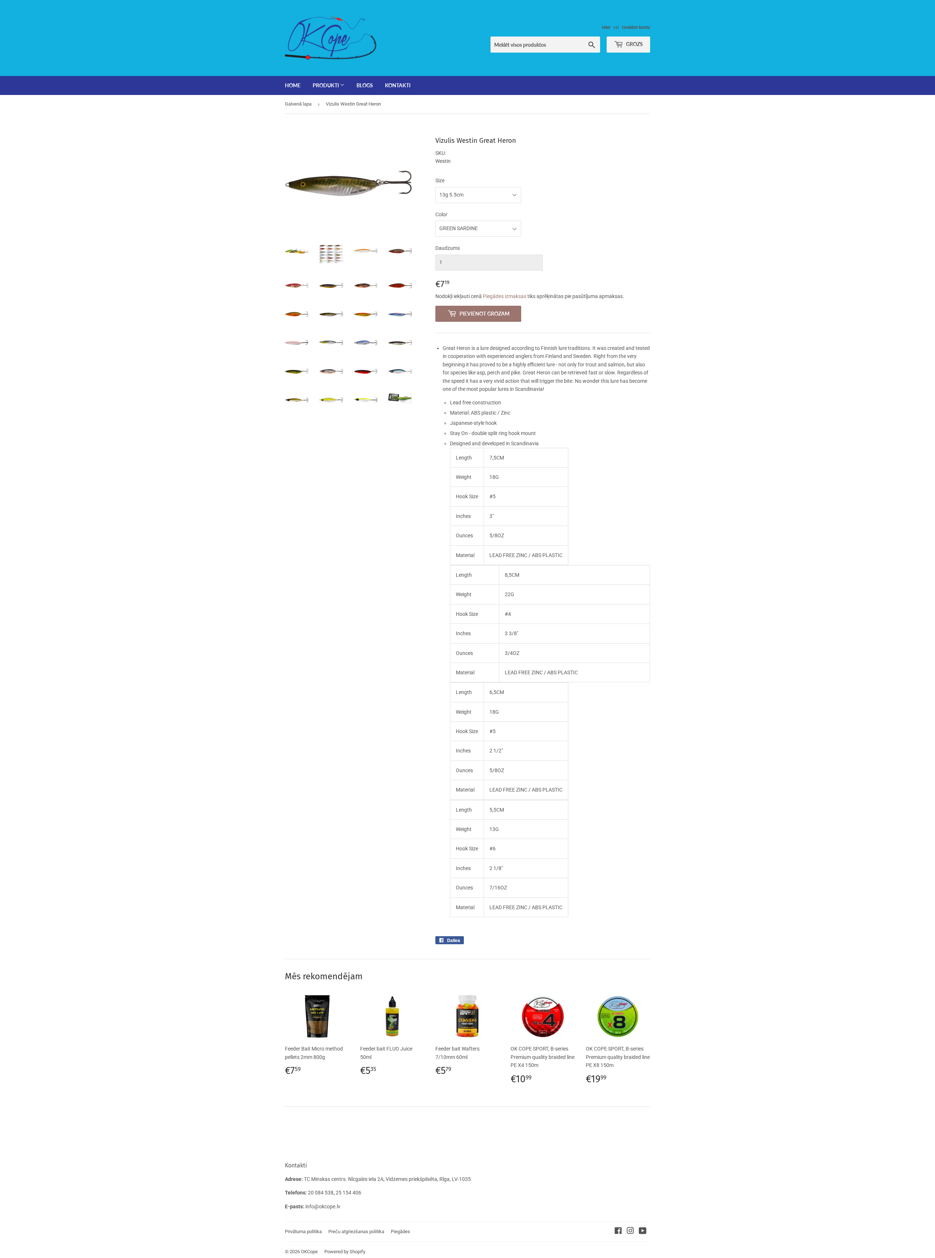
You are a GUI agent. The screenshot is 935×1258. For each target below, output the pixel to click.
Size (439, 180)
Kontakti (398, 85)
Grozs (634, 44)
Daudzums (447, 248)
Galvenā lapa (298, 104)
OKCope (309, 1251)
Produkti (326, 85)
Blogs (364, 85)
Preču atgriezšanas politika (356, 1231)
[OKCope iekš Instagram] (630, 1232)
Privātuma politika (303, 1231)
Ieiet (606, 27)
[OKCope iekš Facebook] (618, 1232)
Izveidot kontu (636, 27)
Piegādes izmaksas (504, 296)
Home (293, 85)
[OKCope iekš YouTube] (642, 1232)
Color (441, 214)
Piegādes (400, 1231)
